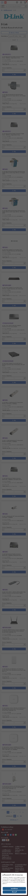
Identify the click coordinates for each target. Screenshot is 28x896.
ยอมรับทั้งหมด (14, 888)
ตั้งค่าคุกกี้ (14, 892)
